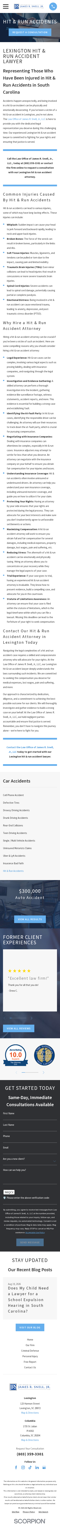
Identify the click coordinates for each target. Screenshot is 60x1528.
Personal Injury (30, 1356)
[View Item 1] (23, 1072)
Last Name (8, 1125)
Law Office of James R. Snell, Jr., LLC (27, 119)
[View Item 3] (26, 1072)
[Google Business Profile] (44, 1467)
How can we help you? (14, 1170)
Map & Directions (30, 1412)
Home (30, 1339)
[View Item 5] (30, 1072)
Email (5, 1147)
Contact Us (30, 1367)
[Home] (29, 6)
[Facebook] (16, 1467)
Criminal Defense (30, 1350)
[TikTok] (30, 1467)
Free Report (30, 1361)
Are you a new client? (14, 1159)
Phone (6, 1136)
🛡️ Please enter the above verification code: (26, 1197)
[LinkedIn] (37, 1467)
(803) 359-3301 (30, 1454)
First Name (8, 1113)
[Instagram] (23, 1467)
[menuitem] (30, 795)
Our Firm (30, 1345)
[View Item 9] (36, 1072)
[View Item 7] (33, 1072)
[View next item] (43, 910)
